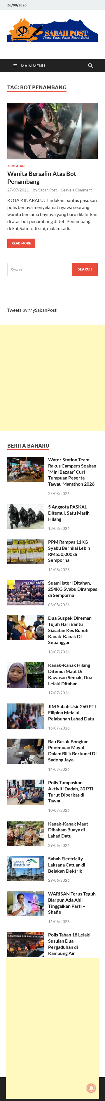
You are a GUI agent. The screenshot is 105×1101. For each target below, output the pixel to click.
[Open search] (90, 66)
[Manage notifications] (91, 1088)
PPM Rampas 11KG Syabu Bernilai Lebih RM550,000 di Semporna (69, 551)
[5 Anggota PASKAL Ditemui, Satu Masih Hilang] (25, 507)
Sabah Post (47, 190)
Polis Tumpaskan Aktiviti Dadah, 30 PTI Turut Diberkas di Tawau (70, 791)
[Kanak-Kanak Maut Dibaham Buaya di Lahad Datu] (25, 824)
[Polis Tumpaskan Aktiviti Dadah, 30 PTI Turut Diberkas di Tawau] (25, 783)
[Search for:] (52, 269)
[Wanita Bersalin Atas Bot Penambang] (52, 131)
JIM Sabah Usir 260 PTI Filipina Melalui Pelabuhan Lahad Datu (72, 712)
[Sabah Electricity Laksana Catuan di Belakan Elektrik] (25, 859)
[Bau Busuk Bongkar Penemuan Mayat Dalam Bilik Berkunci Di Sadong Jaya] (25, 742)
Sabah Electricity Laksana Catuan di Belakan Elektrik (66, 865)
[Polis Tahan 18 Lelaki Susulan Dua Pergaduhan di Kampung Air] (25, 935)
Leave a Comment (76, 190)
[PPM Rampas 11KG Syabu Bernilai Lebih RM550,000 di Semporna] (25, 542)
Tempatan (15, 166)
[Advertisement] (52, 378)
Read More (19, 242)
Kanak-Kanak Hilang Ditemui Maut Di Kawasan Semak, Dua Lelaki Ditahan (70, 674)
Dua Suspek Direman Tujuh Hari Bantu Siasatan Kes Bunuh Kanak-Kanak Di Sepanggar (70, 630)
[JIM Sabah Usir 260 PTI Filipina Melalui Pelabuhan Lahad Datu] (25, 707)
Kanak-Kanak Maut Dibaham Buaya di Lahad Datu (68, 830)
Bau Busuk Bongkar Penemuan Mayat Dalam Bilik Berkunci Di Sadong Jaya (72, 750)
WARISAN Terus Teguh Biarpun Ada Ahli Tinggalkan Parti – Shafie (72, 903)
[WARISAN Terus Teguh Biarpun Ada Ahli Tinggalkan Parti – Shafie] (25, 894)
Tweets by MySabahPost (32, 310)
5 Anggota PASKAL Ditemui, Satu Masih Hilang (69, 513)
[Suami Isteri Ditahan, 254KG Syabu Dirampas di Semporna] (25, 583)
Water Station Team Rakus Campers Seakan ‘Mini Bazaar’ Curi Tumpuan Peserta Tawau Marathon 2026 (72, 472)
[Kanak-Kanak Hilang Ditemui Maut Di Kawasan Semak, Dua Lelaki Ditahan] (25, 665)
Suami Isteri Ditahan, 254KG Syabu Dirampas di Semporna (72, 589)
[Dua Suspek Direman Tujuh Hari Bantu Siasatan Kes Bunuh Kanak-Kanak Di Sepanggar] (25, 618)
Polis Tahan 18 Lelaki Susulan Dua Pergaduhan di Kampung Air (69, 944)
